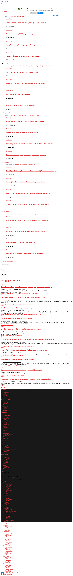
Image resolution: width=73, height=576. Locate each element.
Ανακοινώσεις (6, 406)
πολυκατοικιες (37, 314)
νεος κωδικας (26, 314)
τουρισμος (28, 346)
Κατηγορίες (6, 63)
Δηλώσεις (5, 408)
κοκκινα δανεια (23, 385)
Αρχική (5, 11)
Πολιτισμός (6, 162)
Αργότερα (33, 12)
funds (2, 385)
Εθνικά (7, 459)
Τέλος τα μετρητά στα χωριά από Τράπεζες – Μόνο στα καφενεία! (23, 297)
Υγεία (4, 419)
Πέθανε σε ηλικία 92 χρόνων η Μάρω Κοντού (20, 242)
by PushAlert (57, 15)
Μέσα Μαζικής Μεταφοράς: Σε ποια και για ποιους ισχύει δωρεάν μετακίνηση (26, 287)
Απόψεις (5, 407)
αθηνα (2, 293)
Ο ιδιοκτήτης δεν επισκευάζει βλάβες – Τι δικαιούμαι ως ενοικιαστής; (24, 350)
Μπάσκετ (5, 462)
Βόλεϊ (4, 463)
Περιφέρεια (9, 19)
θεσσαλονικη (11, 293)
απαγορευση (9, 335)
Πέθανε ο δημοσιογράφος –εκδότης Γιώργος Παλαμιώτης (24, 253)
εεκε (2, 355)
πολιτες (12, 365)
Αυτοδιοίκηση (9, 68)
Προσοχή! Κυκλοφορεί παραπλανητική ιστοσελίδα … (18, 359)
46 (4, 387)
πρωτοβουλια (24, 304)
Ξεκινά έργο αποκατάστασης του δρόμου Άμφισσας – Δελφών (26, 23)
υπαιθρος (29, 304)
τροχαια (11, 325)
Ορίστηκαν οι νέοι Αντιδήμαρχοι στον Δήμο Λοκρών (22, 72)
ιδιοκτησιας (14, 314)
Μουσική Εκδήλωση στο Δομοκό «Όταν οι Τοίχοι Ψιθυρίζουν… (25, 182)
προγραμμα (18, 346)
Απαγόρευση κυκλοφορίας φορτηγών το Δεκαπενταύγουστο (21, 329)
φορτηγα (20, 335)
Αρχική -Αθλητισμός (8, 261)
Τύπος (4, 426)
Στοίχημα (5, 468)
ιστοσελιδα (7, 365)
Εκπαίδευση (6, 418)
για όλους (6, 346)
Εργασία (5, 423)
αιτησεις (2, 346)
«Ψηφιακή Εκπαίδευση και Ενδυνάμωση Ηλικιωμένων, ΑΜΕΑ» (25, 83)
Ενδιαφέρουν (6, 211)
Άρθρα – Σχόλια (7, 112)
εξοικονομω (5, 375)
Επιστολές (5, 403)
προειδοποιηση (17, 365)
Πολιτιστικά (9, 167)
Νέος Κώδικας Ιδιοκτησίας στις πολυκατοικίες (16, 308)
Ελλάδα (2, 284)
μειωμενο (21, 293)
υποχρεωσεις (20, 355)
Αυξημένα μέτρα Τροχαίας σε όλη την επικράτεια (17, 318)
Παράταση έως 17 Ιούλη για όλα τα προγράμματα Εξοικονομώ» (21, 370)
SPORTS (5, 521)
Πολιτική (5, 417)
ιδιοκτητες (14, 355)
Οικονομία (5, 420)
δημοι (8, 304)
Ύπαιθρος (5, 422)
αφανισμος (4, 304)
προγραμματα (21, 375)
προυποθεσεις (28, 293)
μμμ (24, 293)
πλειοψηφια (31, 314)
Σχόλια (5, 410)
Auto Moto (5, 466)
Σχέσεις (5, 446)
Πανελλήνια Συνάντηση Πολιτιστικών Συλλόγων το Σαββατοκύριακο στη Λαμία (31, 171)
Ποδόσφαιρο (6, 457)
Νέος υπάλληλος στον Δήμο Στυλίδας (18, 94)
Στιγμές (5, 404)
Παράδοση (5, 438)
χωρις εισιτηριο (35, 293)
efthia (4, 289)
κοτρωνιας (10, 375)
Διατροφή (5, 451)
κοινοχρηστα (20, 314)
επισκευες (10, 355)
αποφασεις (5, 314)
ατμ (1, 304)
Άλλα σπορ (6, 467)
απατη (2, 365)
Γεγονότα (5, 14)
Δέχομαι (40, 12)
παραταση (15, 375)
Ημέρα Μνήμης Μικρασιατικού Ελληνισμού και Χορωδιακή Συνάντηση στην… (30, 193)
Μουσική (5, 445)
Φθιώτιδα (5, 394)
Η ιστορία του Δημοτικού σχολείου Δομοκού (20, 105)
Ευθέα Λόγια (9, 117)
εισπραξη (10, 314)
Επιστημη (5, 427)
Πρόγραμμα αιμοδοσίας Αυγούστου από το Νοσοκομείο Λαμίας (25, 231)
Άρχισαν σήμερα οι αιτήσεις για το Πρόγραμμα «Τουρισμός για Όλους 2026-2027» (27, 339)
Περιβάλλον (6, 424)
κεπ (15, 346)
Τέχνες (4, 436)
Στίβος (4, 465)
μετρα (8, 325)
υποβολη (33, 346)
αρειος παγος (6, 385)
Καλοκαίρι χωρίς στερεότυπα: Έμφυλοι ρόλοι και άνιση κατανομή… (27, 220)
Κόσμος (5, 396)
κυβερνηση (12, 304)
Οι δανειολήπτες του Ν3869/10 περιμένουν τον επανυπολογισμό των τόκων (26, 379)
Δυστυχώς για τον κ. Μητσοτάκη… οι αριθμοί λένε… (22, 132)
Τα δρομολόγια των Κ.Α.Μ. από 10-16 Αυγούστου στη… (23, 56)
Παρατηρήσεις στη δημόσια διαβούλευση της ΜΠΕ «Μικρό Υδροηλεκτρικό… (30, 144)
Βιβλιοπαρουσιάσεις (8, 434)
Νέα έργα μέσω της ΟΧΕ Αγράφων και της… (20, 34)
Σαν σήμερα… (6, 447)
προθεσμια (23, 346)
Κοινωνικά (8, 216)
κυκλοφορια (15, 335)
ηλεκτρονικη (11, 346)
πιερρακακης (18, 304)
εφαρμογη (17, 385)
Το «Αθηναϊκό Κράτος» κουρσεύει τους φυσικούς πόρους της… (26, 155)
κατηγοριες (16, 293)
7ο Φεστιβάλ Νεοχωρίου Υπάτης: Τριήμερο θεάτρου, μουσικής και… (27, 204)
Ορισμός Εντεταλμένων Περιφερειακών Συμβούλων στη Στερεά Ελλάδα (29, 45)
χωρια (32, 304)
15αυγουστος (4, 325)
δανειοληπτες (12, 385)
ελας (4, 365)
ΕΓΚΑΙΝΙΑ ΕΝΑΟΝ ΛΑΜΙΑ (10, 449)
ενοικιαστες (5, 355)
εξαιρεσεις (5, 293)
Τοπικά (7, 458)
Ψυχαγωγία (6, 435)
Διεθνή (7, 461)
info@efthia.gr (15, 477)
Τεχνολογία (6, 450)
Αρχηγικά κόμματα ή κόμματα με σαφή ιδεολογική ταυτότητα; (26, 121)
